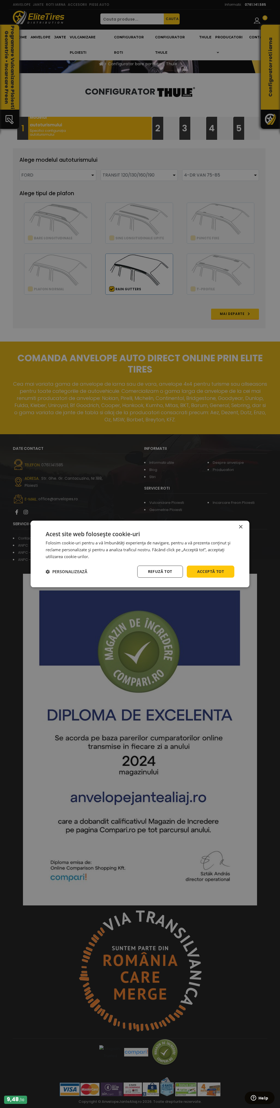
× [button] (240, 527)
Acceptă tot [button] (210, 571)
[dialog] (140, 554)
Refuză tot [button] (160, 571)
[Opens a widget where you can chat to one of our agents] (259, 1098)
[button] (66, 572)
